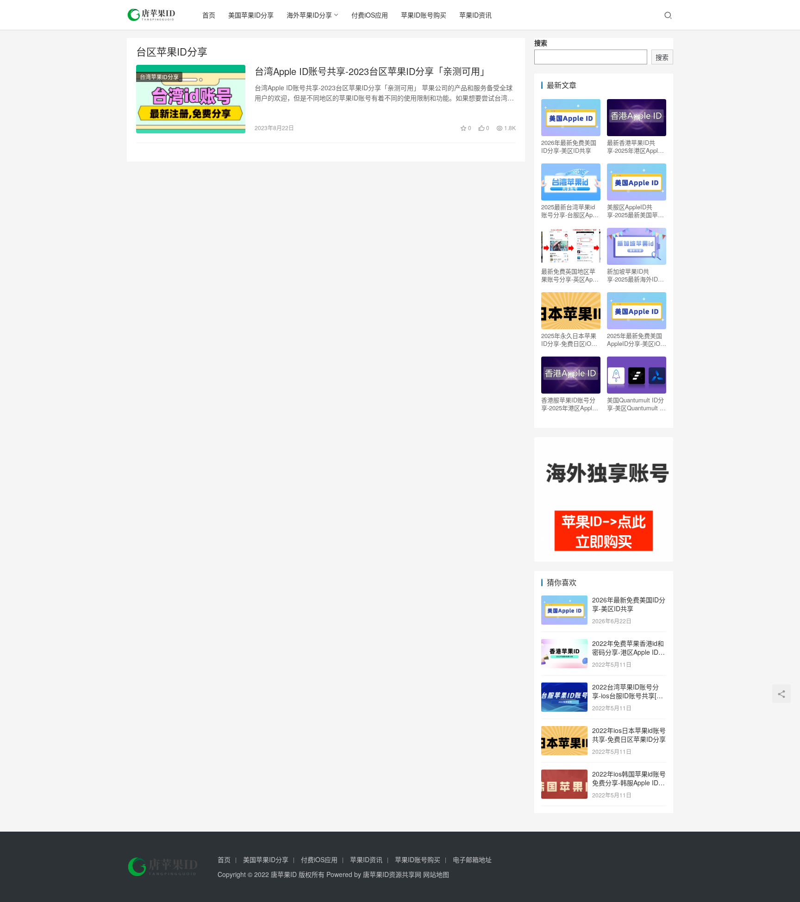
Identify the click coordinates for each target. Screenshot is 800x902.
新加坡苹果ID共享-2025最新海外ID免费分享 (635, 275)
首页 (208, 14)
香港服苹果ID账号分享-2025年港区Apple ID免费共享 (568, 404)
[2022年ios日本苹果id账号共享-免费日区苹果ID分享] (564, 731)
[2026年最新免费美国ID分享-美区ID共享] (564, 600)
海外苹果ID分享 (309, 14)
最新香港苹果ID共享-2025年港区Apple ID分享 (634, 146)
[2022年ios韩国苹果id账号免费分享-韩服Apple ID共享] (564, 774)
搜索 (540, 42)
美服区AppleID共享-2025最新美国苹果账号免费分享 (635, 211)
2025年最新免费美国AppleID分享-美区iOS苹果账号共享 (635, 339)
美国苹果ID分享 (251, 14)
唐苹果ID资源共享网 (392, 874)
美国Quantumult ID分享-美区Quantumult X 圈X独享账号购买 (635, 404)
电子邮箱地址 (472, 859)
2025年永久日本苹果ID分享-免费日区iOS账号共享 (568, 339)
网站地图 (436, 874)
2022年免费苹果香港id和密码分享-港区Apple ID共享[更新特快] (628, 652)
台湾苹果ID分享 (159, 77)
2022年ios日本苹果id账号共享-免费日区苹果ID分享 (629, 735)
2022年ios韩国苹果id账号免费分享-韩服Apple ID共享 (629, 782)
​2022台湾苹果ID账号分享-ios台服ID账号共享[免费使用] (627, 695)
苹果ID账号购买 (423, 14)
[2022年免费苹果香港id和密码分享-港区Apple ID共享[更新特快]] (564, 644)
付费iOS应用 (369, 14)
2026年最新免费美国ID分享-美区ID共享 (568, 146)
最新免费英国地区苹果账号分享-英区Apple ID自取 (570, 275)
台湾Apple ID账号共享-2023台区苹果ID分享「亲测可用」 (372, 71)
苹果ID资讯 (475, 14)
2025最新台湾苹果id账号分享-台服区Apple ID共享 (570, 211)
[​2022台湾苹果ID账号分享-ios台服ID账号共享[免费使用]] (564, 687)
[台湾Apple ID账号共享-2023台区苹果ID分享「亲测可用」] (190, 99)
